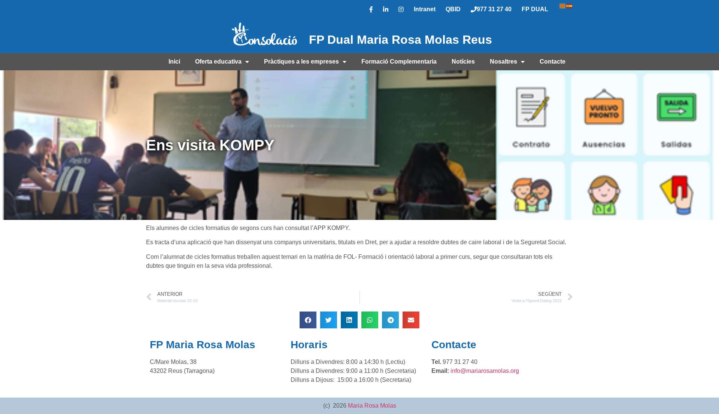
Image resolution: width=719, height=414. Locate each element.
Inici (174, 61)
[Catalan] (562, 5)
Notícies (463, 61)
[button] (308, 320)
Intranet (425, 9)
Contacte (552, 61)
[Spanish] (569, 5)
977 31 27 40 (494, 9)
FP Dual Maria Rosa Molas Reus (400, 39)
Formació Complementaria (399, 61)
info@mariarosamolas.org (484, 371)
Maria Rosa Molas (372, 405)
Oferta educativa (218, 61)
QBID (453, 9)
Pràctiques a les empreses (301, 61)
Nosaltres (503, 61)
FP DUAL (535, 9)
